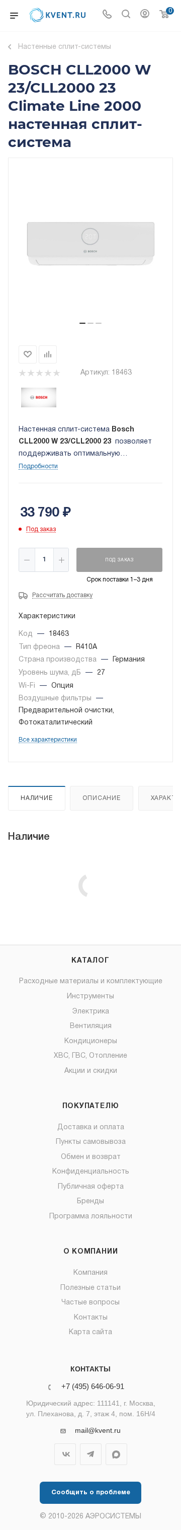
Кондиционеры (90, 1041)
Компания (90, 1273)
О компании (90, 1252)
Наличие (37, 798)
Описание (101, 798)
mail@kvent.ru (98, 1430)
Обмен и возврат (91, 1157)
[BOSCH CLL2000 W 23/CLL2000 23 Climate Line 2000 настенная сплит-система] (90, 244)
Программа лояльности (90, 1216)
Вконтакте (65, 1454)
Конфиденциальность (90, 1172)
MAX (116, 1454)
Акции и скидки (90, 1071)
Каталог (90, 961)
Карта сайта (90, 1332)
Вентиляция (91, 1026)
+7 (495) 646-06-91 (92, 1387)
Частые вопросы (90, 1302)
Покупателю (90, 1106)
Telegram (91, 1454)
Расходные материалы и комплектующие (90, 981)
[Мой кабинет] (144, 15)
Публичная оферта (91, 1187)
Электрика (90, 1011)
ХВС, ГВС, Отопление (90, 1056)
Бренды (90, 1201)
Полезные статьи (90, 1288)
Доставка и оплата (90, 1127)
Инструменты (90, 996)
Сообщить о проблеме (90, 1493)
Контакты (91, 1318)
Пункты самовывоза (91, 1142)
